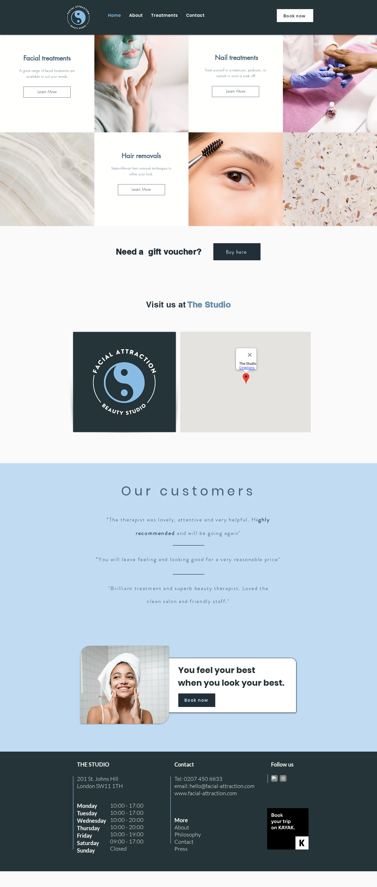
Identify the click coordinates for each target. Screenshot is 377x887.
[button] (47, 92)
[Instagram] (283, 778)
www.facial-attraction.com (205, 793)
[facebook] (274, 778)
